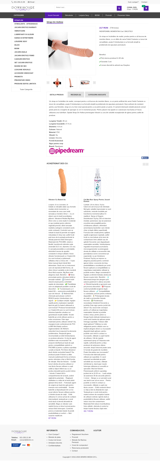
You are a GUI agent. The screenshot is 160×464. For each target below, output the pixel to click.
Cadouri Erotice (22, 59)
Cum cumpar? (133, 2)
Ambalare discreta (55, 443)
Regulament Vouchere (80, 434)
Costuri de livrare (54, 440)
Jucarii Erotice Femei (24, 55)
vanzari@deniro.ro (26, 440)
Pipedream (59, 146)
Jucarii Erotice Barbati (25, 27)
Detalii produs (56, 95)
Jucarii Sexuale (53, 15)
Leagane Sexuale (22, 70)
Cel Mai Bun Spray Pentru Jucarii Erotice (97, 200)
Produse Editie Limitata (25, 84)
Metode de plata (54, 437)
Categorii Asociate (97, 95)
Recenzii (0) (76, 95)
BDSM (16, 48)
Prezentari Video (22, 80)
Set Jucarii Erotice (23, 62)
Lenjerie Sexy (20, 41)
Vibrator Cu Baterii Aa (57, 199)
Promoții (109, 15)
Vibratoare (19, 31)
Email (32, 2)
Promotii (18, 77)
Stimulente (69, 15)
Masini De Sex (20, 66)
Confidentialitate (54, 446)
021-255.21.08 (19, 2)
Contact (144, 2)
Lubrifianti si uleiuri (24, 34)
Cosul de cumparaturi (80, 445)
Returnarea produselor (80, 448)
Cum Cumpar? (53, 434)
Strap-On (18, 20)
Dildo (17, 45)
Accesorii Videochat (23, 73)
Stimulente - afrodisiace (26, 24)
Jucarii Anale (20, 52)
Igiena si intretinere (23, 38)
